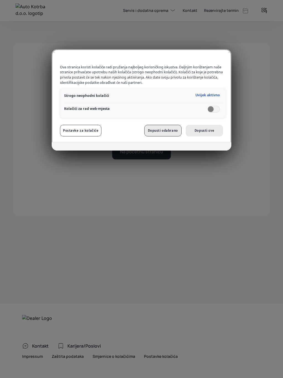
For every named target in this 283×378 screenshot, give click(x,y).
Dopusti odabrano (163, 130)
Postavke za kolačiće (80, 130)
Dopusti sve (204, 130)
